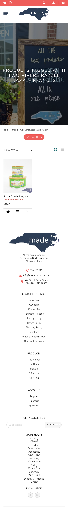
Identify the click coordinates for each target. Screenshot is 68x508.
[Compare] (17, 211)
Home (5, 130)
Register (34, 396)
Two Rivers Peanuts (13, 199)
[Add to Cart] (8, 212)
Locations (34, 332)
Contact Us (34, 309)
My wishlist (34, 405)
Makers (34, 368)
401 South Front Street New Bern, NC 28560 (37, 282)
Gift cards (34, 373)
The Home (34, 364)
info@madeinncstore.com (36, 275)
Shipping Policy (34, 327)
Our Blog (34, 378)
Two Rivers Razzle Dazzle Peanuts (34, 130)
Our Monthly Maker (34, 341)
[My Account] (53, 3)
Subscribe (53, 424)
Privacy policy (34, 318)
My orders (34, 401)
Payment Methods (34, 313)
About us (34, 300)
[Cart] (63, 2)
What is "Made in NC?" (34, 336)
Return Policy (34, 323)
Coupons (34, 304)
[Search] (44, 2)
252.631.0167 (36, 270)
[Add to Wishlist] (27, 211)
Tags (14, 130)
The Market (34, 359)
